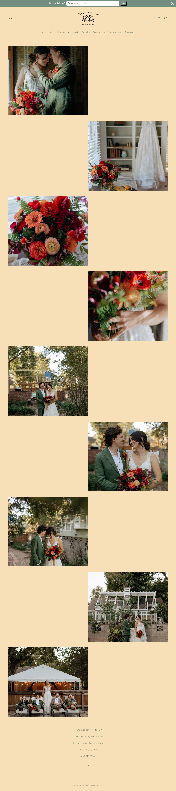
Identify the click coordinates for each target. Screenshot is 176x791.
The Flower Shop (83, 785)
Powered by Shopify (97, 785)
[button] (171, 4)
